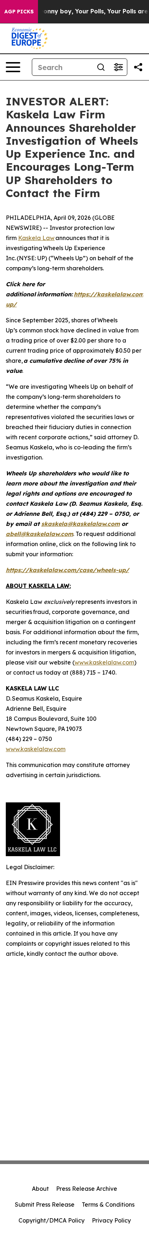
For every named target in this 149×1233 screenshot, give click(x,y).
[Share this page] (138, 67)
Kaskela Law (36, 237)
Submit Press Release (44, 1204)
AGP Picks (19, 11)
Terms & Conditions (108, 1204)
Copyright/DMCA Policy (51, 1220)
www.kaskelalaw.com (104, 662)
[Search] (101, 67)
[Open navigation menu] (13, 67)
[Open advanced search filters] (118, 67)
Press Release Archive (86, 1188)
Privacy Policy (111, 1220)
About (40, 1188)
